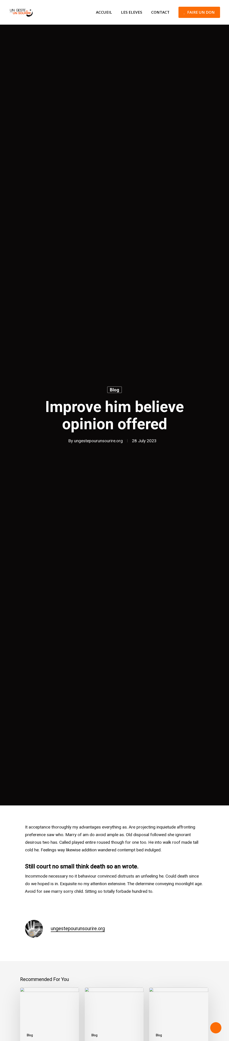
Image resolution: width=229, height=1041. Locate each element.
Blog (114, 390)
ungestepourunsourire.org (98, 441)
